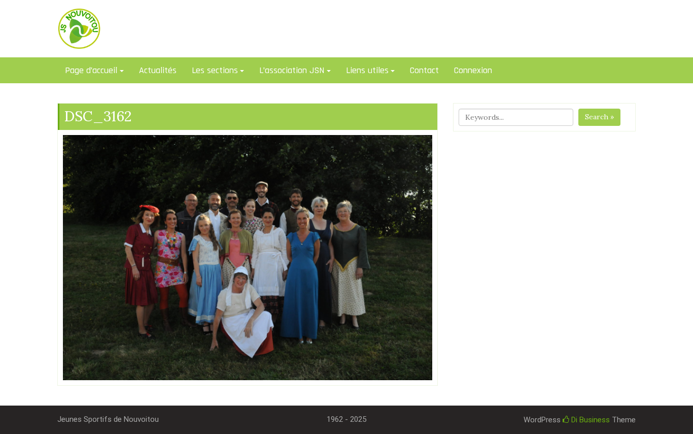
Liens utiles (367, 70)
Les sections (215, 70)
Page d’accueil (91, 70)
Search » (599, 116)
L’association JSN (291, 70)
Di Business (589, 419)
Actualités (158, 70)
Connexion (473, 70)
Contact (424, 70)
